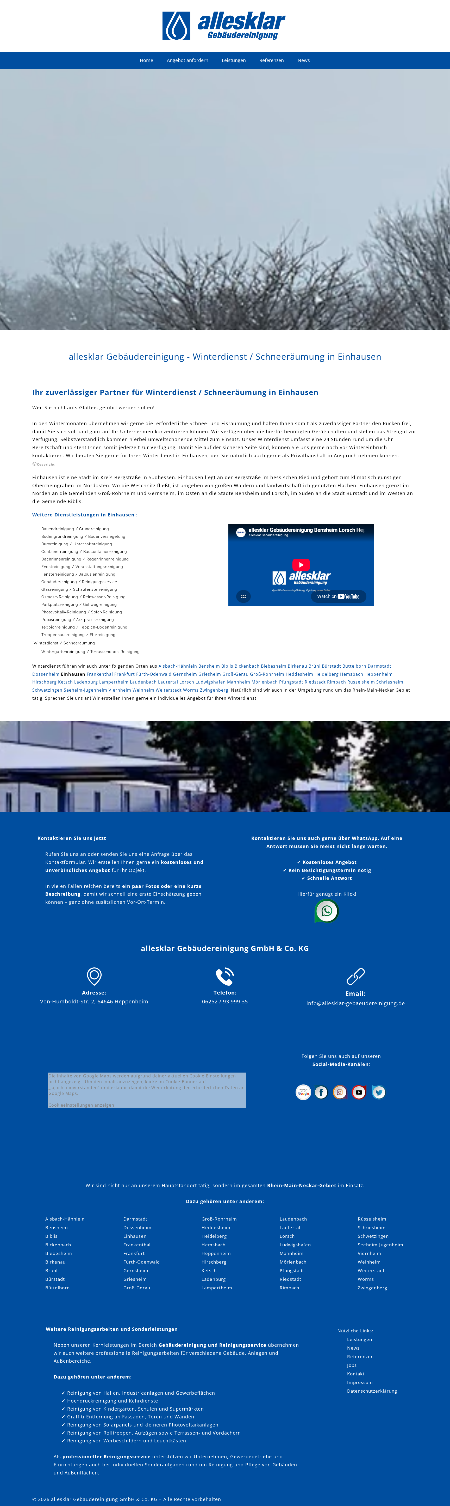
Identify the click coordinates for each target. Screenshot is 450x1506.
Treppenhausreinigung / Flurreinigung (78, 635)
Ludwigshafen (211, 682)
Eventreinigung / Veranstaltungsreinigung (82, 567)
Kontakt (356, 1374)
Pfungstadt (291, 682)
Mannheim (238, 682)
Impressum (360, 1382)
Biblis (227, 666)
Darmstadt (379, 666)
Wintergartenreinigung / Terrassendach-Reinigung (90, 652)
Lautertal (168, 682)
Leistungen (234, 60)
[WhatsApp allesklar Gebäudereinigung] (327, 922)
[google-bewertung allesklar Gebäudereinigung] (303, 1098)
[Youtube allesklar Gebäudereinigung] (359, 1098)
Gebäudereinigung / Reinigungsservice (79, 582)
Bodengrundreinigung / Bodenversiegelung (83, 536)
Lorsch (186, 682)
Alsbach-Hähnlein (178, 666)
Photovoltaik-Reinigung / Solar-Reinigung (81, 612)
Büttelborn (354, 666)
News (304, 60)
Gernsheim (185, 674)
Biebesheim (273, 666)
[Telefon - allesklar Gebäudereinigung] (225, 983)
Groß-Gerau (235, 674)
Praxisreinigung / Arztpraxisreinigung (77, 620)
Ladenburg (86, 682)
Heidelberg (327, 674)
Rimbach (336, 682)
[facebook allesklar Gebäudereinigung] (321, 1098)
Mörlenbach (265, 682)
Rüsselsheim (361, 682)
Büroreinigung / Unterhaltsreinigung (76, 544)
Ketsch (65, 682)
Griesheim (209, 674)
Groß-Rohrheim (267, 674)
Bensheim (209, 666)
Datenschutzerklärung (372, 1391)
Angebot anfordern (187, 60)
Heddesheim (299, 674)
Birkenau (297, 666)
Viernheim (120, 690)
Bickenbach (247, 666)
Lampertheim (114, 682)
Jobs (352, 1365)
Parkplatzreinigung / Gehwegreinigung (79, 604)
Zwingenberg (214, 690)
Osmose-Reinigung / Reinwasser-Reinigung (83, 597)
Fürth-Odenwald (154, 674)
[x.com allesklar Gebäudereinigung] (379, 1098)
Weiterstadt (169, 690)
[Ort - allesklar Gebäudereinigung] (94, 983)
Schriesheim (389, 682)
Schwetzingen (47, 690)
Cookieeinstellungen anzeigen (81, 1105)
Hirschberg (44, 682)
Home (146, 60)
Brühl (315, 666)
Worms (191, 690)
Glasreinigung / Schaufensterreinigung (79, 589)
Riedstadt (315, 682)
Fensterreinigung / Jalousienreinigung (78, 574)
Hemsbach (351, 674)
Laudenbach (143, 682)
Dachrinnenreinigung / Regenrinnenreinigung (85, 559)
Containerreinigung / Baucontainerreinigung (84, 552)
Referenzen (271, 60)
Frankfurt (124, 674)
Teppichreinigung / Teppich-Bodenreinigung (84, 627)
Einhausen (135, 1236)
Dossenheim (46, 674)
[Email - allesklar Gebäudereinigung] (356, 983)
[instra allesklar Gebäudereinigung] (340, 1098)
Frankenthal (100, 674)
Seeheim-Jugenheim (85, 690)
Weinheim (143, 690)
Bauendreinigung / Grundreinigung (75, 529)
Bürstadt (331, 666)
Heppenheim (379, 674)
